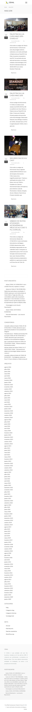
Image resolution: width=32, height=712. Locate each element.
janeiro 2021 (7, 498)
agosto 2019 (7, 527)
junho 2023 (7, 450)
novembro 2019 (8, 520)
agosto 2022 (7, 472)
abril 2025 (7, 402)
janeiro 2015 (7, 562)
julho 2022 (7, 474)
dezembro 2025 (8, 384)
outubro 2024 (8, 415)
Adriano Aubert (8, 347)
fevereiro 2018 (8, 557)
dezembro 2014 (8, 564)
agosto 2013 (7, 579)
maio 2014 (7, 568)
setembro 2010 (8, 590)
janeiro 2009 (7, 599)
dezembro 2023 (8, 437)
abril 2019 (7, 535)
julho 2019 (7, 529)
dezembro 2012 (8, 588)
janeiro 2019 (7, 542)
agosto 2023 (7, 446)
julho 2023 (7, 448)
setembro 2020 (8, 503)
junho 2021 (7, 494)
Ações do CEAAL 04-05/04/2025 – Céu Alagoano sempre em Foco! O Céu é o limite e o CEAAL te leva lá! (15, 357)
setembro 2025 (8, 391)
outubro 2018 (8, 549)
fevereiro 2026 (8, 380)
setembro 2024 (8, 417)
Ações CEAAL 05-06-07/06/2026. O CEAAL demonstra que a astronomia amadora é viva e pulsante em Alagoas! (15, 337)
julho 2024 (7, 422)
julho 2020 (7, 507)
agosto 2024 (7, 419)
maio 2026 (7, 373)
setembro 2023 (8, 443)
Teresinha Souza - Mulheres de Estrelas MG (15, 333)
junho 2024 (7, 424)
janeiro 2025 (7, 408)
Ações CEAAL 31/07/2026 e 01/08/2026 (15, 691)
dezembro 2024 (8, 411)
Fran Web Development (10, 705)
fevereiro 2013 (8, 586)
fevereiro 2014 (8, 573)
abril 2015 (7, 559)
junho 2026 (7, 371)
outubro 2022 (8, 468)
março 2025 (7, 404)
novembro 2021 (8, 489)
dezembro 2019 (8, 518)
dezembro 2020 (8, 500)
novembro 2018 (8, 546)
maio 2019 (7, 533)
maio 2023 (7, 452)
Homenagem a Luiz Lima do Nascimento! (15, 688)
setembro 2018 (8, 551)
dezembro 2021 (8, 487)
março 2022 (7, 483)
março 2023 (7, 457)
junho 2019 (7, 531)
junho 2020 (7, 509)
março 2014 (7, 570)
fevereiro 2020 (8, 513)
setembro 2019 (8, 524)
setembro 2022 (8, 470)
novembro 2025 (8, 387)
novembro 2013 (8, 575)
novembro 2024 (8, 413)
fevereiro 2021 (8, 496)
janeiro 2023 (7, 461)
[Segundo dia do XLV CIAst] (16, 145)
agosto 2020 (7, 505)
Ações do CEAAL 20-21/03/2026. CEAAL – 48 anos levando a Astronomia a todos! (15, 343)
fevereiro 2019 (8, 540)
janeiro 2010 (7, 594)
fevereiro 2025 (8, 406)
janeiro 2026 (7, 382)
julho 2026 (7, 369)
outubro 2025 (8, 389)
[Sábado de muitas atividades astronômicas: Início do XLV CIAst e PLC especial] (16, 211)
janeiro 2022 (7, 485)
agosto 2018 (7, 553)
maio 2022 (7, 478)
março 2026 (7, 378)
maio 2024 (7, 426)
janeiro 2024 (7, 435)
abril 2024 (7, 428)
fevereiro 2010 (8, 592)
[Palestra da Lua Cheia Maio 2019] (16, 84)
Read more (13, 72)
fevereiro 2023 (8, 459)
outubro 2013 (8, 577)
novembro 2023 (8, 439)
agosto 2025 (7, 393)
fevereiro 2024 (8, 432)
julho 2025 (7, 395)
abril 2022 (7, 481)
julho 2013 (7, 581)
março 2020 (7, 511)
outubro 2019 (8, 522)
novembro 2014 (8, 566)
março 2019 (7, 538)
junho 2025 (7, 397)
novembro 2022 (8, 465)
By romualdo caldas (15, 41)
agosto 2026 (7, 367)
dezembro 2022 (8, 463)
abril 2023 (7, 454)
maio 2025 (7, 400)
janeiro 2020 (7, 516)
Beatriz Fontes (19, 705)
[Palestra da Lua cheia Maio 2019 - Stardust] (16, 24)
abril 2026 (7, 376)
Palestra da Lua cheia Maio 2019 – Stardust (17, 36)
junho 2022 (7, 476)
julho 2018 (7, 555)
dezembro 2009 (8, 597)
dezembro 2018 (8, 544)
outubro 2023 (8, 441)
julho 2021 (7, 492)
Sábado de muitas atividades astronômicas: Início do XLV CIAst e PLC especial (18, 225)
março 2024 (7, 430)
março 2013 (7, 584)
